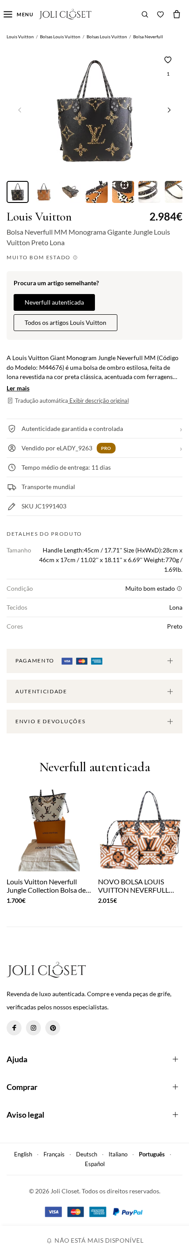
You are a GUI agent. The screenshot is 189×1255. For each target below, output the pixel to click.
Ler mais (18, 388)
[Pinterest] (52, 1027)
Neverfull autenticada (54, 302)
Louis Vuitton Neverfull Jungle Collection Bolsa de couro (46, 885)
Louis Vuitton (39, 217)
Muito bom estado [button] (40, 257)
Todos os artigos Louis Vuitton (65, 322)
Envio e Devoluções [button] (50, 721)
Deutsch (86, 1154)
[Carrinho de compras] (176, 14)
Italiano (118, 1154)
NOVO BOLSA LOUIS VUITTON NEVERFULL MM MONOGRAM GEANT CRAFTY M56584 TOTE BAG (140, 885)
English (23, 1154)
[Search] (145, 14)
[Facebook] (14, 1027)
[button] (169, 109)
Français (54, 1154)
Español (95, 1163)
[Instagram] (33, 1027)
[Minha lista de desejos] (160, 14)
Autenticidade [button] (41, 691)
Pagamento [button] (35, 660)
